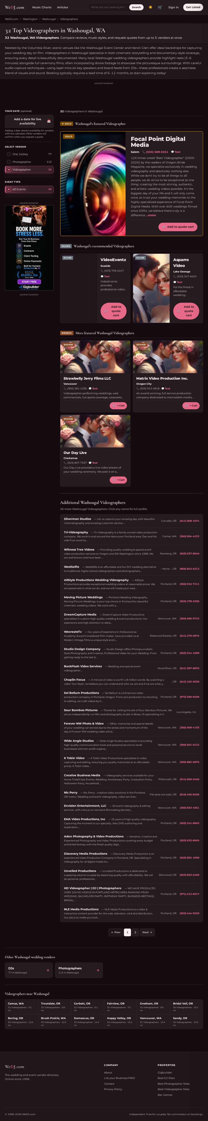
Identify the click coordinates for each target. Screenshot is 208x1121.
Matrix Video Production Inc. (162, 378)
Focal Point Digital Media (158, 142)
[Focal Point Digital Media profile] (93, 184)
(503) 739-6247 (114, 270)
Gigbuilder (165, 1072)
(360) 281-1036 (77, 388)
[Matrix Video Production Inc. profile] (168, 357)
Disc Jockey (20, 154)
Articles (62, 7)
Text (176, 151)
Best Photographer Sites (174, 1083)
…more (151, 215)
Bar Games (165, 1094)
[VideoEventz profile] (78, 288)
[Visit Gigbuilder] (29, 248)
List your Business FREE (119, 1078)
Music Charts (41, 7)
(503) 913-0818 (149, 388)
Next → (147, 932)
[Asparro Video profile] (151, 288)
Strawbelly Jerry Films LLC (87, 378)
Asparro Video (181, 262)
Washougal (49, 19)
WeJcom (14, 7)
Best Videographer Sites (173, 1089)
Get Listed (193, 7)
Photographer (22, 161)
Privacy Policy (113, 1089)
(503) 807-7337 (77, 462)
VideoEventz (113, 259)
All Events (19, 189)
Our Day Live (75, 453)
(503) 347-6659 (186, 276)
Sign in (173, 7)
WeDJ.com (11, 19)
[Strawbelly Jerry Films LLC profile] (95, 357)
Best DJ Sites (166, 1078)
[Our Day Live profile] (95, 431)
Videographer (22, 169)
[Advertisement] (104, 94)
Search (136, 7)
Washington (30, 19)
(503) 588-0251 (157, 151)
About (108, 1072)
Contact (109, 1083)
